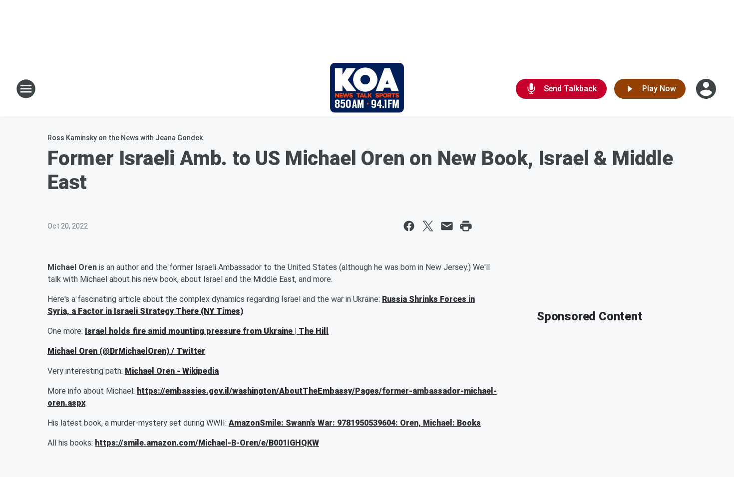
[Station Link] (367, 89)
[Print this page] (466, 226)
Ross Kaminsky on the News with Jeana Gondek (125, 138)
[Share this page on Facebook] (409, 226)
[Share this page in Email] (447, 226)
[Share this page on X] (428, 226)
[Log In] (707, 89)
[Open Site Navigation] (26, 89)
